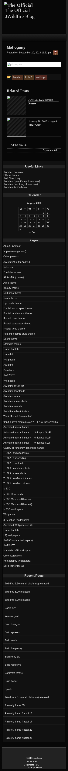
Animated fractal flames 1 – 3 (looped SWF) (27, 432)
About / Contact (12, 246)
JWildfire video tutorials (16, 411)
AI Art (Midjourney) (13, 277)
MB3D (6, 488)
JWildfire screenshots (15, 401)
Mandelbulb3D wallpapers (17, 550)
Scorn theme (10, 338)
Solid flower (11, 681)
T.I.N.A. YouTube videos (16, 483)
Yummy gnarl (12, 616)
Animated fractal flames (16, 427)
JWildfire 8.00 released (17, 599)
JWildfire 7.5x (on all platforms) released (27, 697)
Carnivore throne (14, 672)
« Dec (32, 232)
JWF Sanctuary (11, 178)
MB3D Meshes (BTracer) (17, 499)
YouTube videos (12, 272)
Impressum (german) (14, 251)
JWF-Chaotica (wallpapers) (18, 540)
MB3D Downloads (13, 494)
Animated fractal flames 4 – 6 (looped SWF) (27, 437)
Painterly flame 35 (15, 705)
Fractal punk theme (14, 318)
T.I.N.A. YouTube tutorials (17, 478)
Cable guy (10, 608)
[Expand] (5, 37)
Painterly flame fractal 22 (18, 729)
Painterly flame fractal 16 (18, 713)
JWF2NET (9, 375)
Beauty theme (11, 287)
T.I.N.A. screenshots (14, 473)
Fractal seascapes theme (17, 323)
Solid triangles (12, 624)
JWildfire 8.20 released (17, 591)
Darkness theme (12, 293)
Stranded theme (12, 344)
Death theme (10, 298)
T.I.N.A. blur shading (14, 458)
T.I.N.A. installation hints (16, 468)
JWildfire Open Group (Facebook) (21, 181)
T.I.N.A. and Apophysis (16, 452)
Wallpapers (9, 359)
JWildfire (8, 364)
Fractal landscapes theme (17, 308)
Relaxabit (8, 267)
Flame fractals (11, 349)
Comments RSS (31, 765)
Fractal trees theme (14, 328)
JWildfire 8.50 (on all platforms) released (27, 583)
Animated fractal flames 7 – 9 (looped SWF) (27, 442)
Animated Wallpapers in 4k (18, 525)
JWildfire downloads (14, 391)
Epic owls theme (12, 303)
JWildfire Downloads (14, 172)
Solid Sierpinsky (13, 648)
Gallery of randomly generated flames (23, 447)
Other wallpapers (12, 555)
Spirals (8, 689)
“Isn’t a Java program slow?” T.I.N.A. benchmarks (30, 422)
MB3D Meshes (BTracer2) (17, 504)
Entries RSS (31, 761)
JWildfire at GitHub (13, 385)
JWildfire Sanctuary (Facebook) (20, 184)
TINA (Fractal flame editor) (17, 416)
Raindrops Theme (34, 767)
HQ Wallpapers (11, 535)
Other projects (11, 256)
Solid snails (11, 640)
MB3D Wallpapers (13, 509)
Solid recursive (13, 664)
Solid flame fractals (14, 565)
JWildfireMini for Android (16, 262)
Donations (8, 370)
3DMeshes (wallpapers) (16, 520)
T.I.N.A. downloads (13, 463)
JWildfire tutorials (12, 406)
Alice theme (9, 282)
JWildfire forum (11, 396)
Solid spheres (12, 632)
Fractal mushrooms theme (17, 313)
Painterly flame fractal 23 (18, 737)
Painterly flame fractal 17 (18, 721)
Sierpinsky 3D (12, 656)
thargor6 (49, 99)
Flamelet (8, 354)
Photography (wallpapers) (17, 560)
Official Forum (11, 175)
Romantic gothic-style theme (19, 333)
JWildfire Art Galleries (15, 187)
